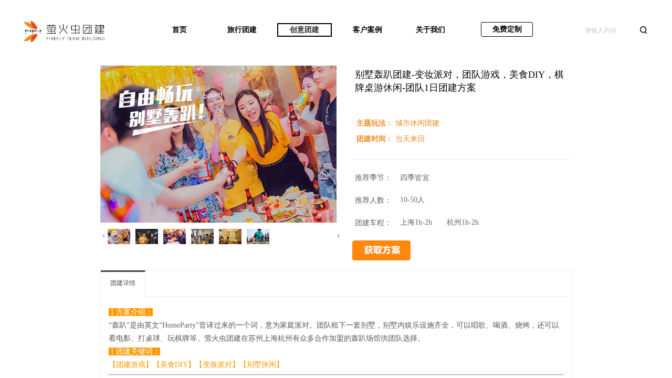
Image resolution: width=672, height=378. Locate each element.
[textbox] (609, 30)
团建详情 (122, 283)
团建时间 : (374, 139)
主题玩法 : (374, 123)
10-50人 (412, 200)
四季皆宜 (414, 178)
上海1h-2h (416, 222)
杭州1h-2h (463, 222)
